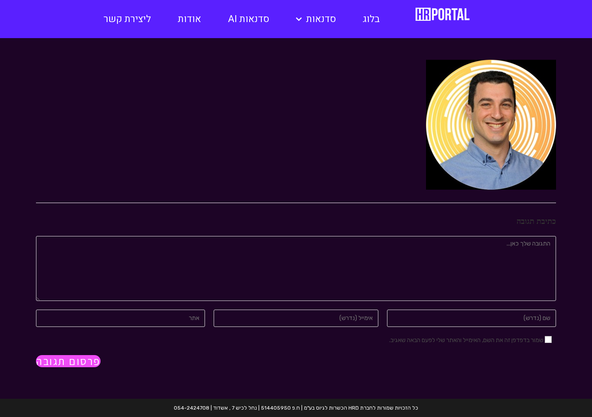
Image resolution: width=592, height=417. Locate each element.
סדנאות (321, 19)
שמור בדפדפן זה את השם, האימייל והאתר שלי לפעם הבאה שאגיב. (466, 340)
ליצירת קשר (127, 19)
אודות (189, 19)
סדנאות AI (248, 19)
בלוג (371, 19)
